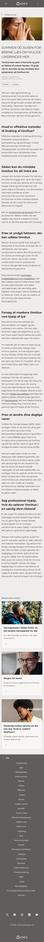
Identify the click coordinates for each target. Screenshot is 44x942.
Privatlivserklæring (21, 872)
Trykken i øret (21, 822)
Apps (21, 767)
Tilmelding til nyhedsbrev (21, 849)
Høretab (5, 84)
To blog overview (10, 14)
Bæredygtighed (21, 886)
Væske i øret (21, 826)
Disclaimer (21, 863)
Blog (21, 836)
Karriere (21, 895)
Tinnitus (15, 84)
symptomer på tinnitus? (21, 212)
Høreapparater (21, 772)
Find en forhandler (21, 840)
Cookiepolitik (21, 859)
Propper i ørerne (21, 804)
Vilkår (21, 877)
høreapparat (11, 400)
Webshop (21, 790)
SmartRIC (21, 808)
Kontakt (21, 845)
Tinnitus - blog (21, 813)
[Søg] (38, 4)
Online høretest (21, 776)
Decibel (21, 799)
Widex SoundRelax (19, 394)
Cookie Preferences (21, 868)
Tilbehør (21, 781)
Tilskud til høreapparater (21, 817)
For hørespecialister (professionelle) (21, 891)
